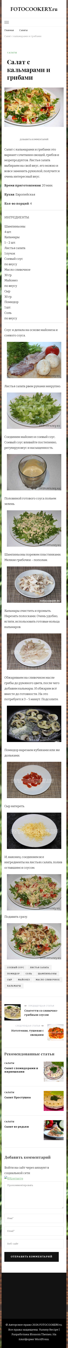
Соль (29, 973)
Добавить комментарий (34, 139)
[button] (13, 1178)
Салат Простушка (17, 1097)
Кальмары (14, 986)
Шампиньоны (47, 973)
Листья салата (39, 967)
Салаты (12, 52)
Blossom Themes (40, 1334)
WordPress (42, 1339)
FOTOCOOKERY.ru (34, 9)
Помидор (13, 973)
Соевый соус (15, 967)
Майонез (24, 979)
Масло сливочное (48, 979)
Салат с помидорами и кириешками (21, 1070)
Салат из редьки (16, 1126)
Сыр (9, 979)
